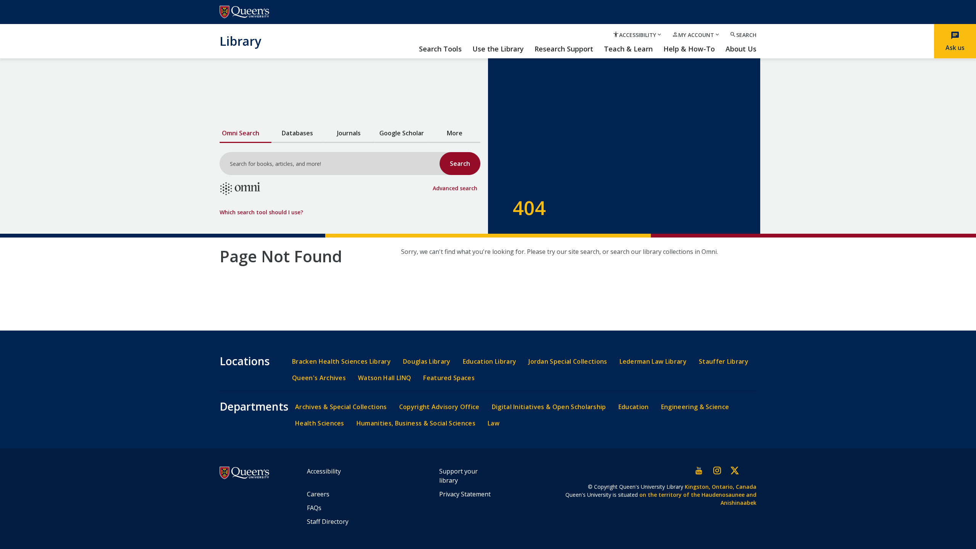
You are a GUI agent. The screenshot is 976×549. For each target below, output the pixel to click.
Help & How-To (689, 49)
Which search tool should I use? (261, 212)
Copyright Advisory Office (439, 407)
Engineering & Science (695, 407)
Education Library (489, 361)
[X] (734, 470)
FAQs (314, 508)
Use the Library (498, 49)
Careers (318, 494)
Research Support (564, 49)
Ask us (955, 41)
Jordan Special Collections (567, 361)
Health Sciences (319, 423)
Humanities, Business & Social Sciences (415, 423)
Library (240, 40)
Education (633, 407)
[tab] (245, 133)
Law (493, 423)
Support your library (458, 476)
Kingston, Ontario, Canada (720, 486)
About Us (741, 49)
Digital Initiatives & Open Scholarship (549, 407)
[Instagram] (717, 470)
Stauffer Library (723, 361)
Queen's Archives (319, 378)
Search (743, 35)
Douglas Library (427, 361)
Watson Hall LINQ (384, 378)
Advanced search (455, 188)
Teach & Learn (628, 49)
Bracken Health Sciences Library (341, 361)
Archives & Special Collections (341, 407)
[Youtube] (699, 470)
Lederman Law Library (653, 361)
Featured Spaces (449, 378)
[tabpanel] (350, 177)
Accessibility (324, 471)
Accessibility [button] (638, 35)
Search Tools (440, 49)
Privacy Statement (465, 494)
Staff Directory (327, 521)
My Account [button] (696, 35)
